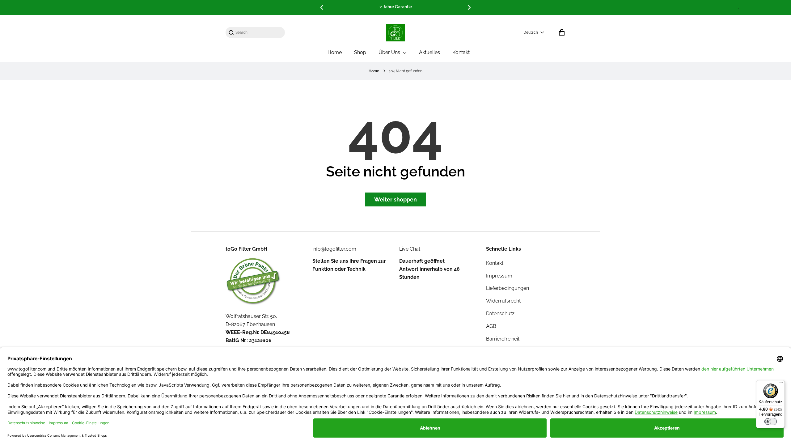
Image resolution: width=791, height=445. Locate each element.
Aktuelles (429, 52)
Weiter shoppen (395, 199)
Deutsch (530, 32)
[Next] (469, 7)
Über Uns (390, 52)
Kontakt (461, 52)
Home (335, 52)
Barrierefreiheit (502, 339)
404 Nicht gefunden (405, 71)
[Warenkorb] (561, 32)
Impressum (499, 276)
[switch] (770, 421)
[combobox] (258, 33)
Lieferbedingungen (507, 288)
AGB (491, 326)
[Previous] (322, 7)
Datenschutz (500, 313)
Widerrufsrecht (503, 301)
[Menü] (781, 384)
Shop (360, 52)
